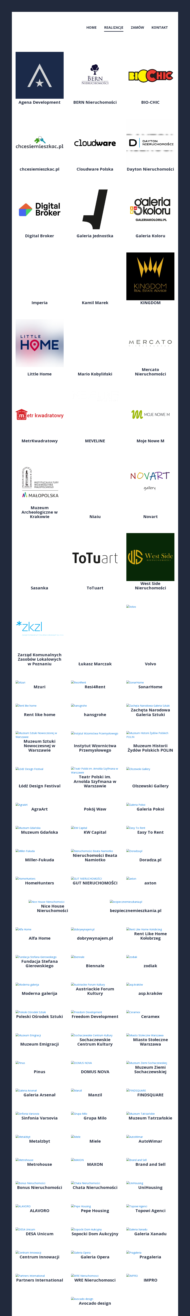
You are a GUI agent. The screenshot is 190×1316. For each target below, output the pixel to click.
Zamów (137, 27)
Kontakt (159, 27)
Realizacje (113, 27)
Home (91, 27)
